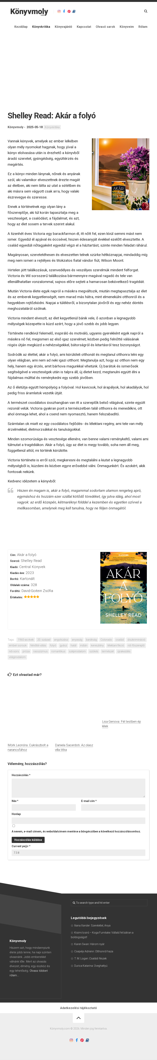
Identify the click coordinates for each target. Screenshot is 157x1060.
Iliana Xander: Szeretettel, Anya (92, 925)
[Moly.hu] (74, 11)
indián (83, 645)
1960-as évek (26, 639)
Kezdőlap (21, 27)
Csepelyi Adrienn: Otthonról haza (93, 951)
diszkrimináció (136, 639)
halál (73, 645)
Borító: (14, 578)
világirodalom (17, 657)
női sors (14, 651)
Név (15, 801)
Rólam (142, 27)
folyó (53, 645)
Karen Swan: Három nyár (89, 944)
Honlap (16, 814)
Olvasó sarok (105, 27)
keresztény (97, 645)
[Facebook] (64, 11)
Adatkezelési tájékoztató (78, 1008)
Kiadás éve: (17, 573)
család (120, 639)
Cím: (13, 555)
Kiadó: (14, 567)
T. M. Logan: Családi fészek (90, 958)
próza (26, 651)
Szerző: (15, 560)
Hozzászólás (21, 775)
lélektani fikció (115, 645)
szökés (93, 651)
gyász (63, 645)
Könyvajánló (63, 27)
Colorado (106, 639)
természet (108, 651)
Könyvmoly (15, 127)
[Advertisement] (78, 62)
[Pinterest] (69, 11)
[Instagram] (59, 11)
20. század (43, 639)
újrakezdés (123, 651)
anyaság (77, 639)
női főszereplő (136, 645)
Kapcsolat (84, 27)
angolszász (61, 639)
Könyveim (127, 27)
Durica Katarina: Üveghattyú (90, 965)
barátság (91, 639)
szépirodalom (77, 651)
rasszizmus (40, 651)
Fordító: (15, 591)
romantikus (58, 651)
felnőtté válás (38, 645)
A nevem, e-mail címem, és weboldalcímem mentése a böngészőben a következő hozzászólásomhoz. (76, 831)
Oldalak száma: (20, 585)
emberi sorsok (18, 645)
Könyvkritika (41, 27)
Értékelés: (16, 597)
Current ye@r (21, 846)
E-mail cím (89, 801)
